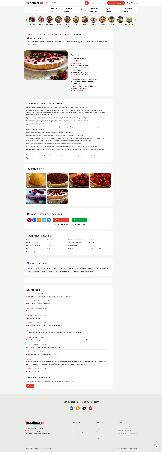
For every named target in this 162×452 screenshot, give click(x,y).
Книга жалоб (134, 448)
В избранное (80, 220)
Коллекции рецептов (94, 10)
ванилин (75, 68)
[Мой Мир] (49, 220)
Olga (29, 337)
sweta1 (30, 315)
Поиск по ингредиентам (98, 3)
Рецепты (37, 10)
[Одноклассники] (39, 220)
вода (84, 72)
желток (75, 70)
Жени (30, 352)
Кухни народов (109, 10)
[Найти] (87, 3)
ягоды (74, 79)
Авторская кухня (101, 429)
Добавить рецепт (116, 3)
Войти (30, 385)
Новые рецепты (78, 429)
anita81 (30, 368)
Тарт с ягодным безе (101, 268)
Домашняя (50, 240)
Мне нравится (62, 220)
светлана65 (32, 301)
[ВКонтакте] (34, 220)
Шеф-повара (100, 435)
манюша (31, 330)
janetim (30, 322)
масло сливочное (78, 74)
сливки (75, 88)
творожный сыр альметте (81, 86)
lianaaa (30, 344)
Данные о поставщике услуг (126, 426)
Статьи (98, 432)
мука (74, 61)
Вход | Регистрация (133, 3)
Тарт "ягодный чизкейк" (66, 268)
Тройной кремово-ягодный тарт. (83, 271)
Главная (29, 10)
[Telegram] (44, 220)
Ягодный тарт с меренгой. (63, 271)
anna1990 (31, 308)
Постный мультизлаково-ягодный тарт (40, 271)
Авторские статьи (53, 10)
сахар (74, 63)
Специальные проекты (68, 10)
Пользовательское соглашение (127, 433)
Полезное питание (101, 426)
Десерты (36, 252)
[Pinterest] (29, 220)
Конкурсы (84, 10)
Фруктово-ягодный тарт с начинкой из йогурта (42, 268)
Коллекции (76, 435)
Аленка (36, 438)
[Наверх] (156, 446)
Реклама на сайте (128, 10)
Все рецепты (77, 426)
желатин (75, 90)
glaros (30, 293)
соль (74, 65)
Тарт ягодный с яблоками (84, 268)
